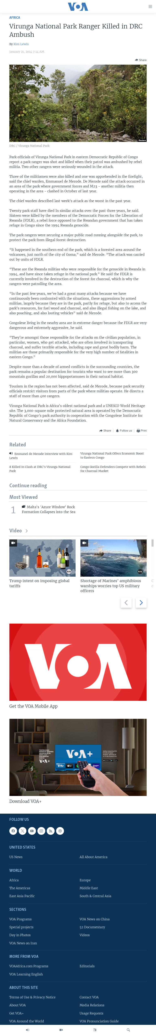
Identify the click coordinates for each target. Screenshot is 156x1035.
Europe (85, 880)
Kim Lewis (21, 44)
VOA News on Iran (23, 943)
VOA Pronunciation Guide (99, 1021)
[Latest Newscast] (28, 1030)
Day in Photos (20, 935)
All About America (93, 857)
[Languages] (95, 1030)
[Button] (141, 60)
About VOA (17, 1005)
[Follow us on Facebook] (13, 831)
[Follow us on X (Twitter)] (22, 831)
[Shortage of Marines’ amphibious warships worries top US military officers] (113, 558)
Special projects (21, 927)
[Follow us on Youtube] (32, 831)
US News (16, 857)
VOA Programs (20, 919)
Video (15, 531)
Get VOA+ (16, 1013)
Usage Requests (91, 1013)
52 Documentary (92, 927)
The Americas (19, 888)
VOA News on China (95, 919)
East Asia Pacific (22, 896)
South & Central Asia (95, 896)
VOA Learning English (26, 974)
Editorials (87, 966)
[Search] (128, 1030)
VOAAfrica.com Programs (28, 966)
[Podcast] (60, 831)
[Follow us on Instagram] (41, 831)
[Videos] (61, 1030)
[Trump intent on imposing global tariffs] (42, 558)
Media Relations (92, 1005)
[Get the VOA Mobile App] (78, 662)
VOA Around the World (26, 1021)
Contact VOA (89, 997)
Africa (14, 18)
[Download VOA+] (78, 757)
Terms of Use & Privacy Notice (32, 997)
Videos (85, 935)
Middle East (89, 888)
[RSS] (50, 831)
